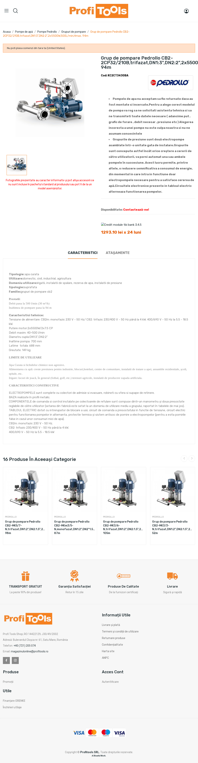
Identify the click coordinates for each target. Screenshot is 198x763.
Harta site (108, 651)
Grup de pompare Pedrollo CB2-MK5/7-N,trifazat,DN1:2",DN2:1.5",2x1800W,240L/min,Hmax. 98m (25, 527)
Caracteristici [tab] (82, 253)
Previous (184, 458)
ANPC (105, 658)
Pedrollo (11, 517)
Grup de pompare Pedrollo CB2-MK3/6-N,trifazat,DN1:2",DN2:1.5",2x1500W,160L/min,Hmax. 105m (123, 527)
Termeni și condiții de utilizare (120, 631)
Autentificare (110, 682)
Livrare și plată (111, 625)
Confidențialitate (112, 644)
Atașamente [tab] (118, 253)
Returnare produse (113, 638)
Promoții (8, 682)
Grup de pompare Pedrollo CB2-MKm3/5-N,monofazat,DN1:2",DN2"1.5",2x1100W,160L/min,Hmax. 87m (74, 527)
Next (192, 458)
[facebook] (6, 660)
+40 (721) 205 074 (25, 645)
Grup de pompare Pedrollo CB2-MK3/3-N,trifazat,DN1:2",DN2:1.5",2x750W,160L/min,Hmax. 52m (172, 527)
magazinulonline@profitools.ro (29, 651)
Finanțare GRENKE (14, 700)
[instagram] (15, 660)
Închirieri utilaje (12, 707)
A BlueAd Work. (99, 756)
